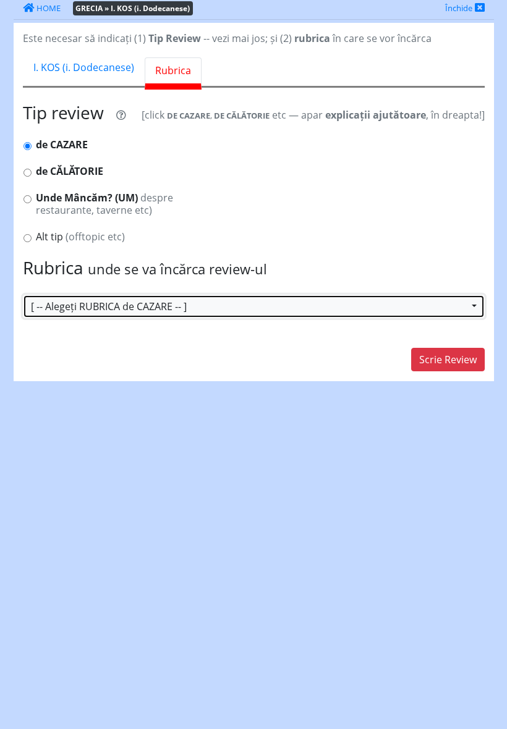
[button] (254, 306)
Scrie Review (448, 359)
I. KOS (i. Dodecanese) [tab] (83, 67)
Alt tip (80, 237)
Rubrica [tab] (173, 70)
